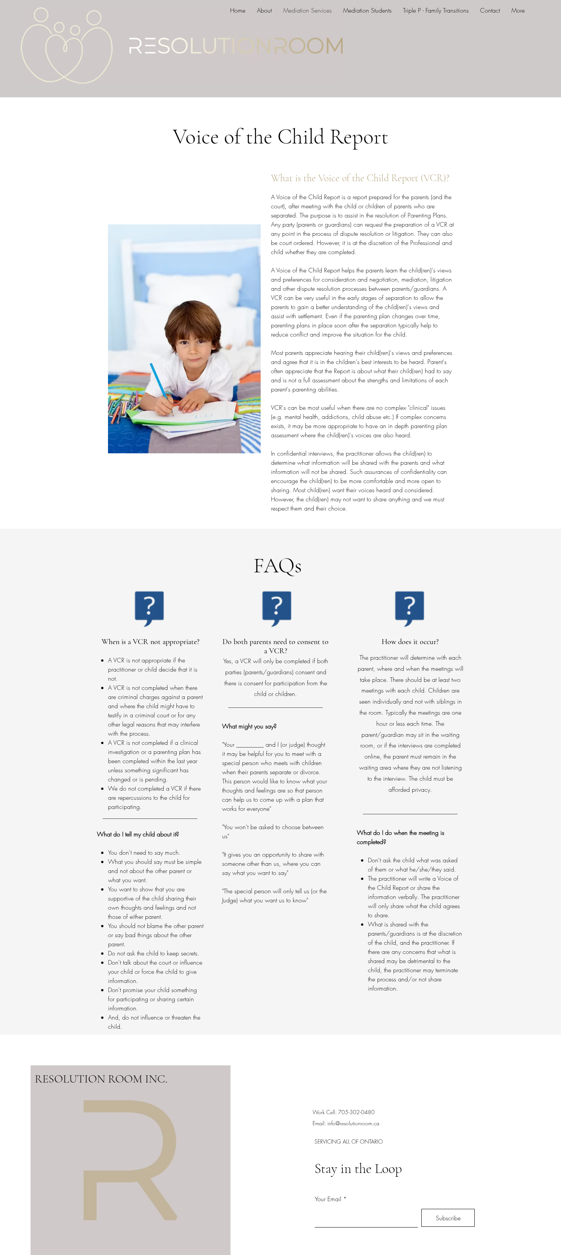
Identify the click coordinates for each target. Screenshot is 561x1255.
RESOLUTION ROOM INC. (101, 1079)
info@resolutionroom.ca (353, 1123)
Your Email (328, 1199)
